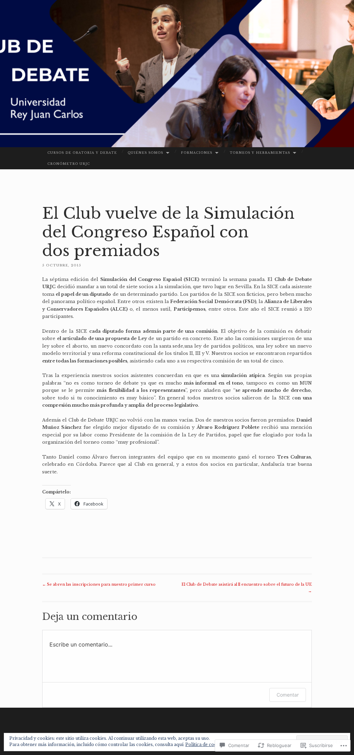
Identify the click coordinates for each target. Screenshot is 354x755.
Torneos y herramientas (260, 152)
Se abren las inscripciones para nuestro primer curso (99, 584)
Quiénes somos (145, 152)
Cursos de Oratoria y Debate (82, 152)
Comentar (288, 695)
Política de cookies (205, 744)
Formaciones (196, 152)
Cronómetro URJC (68, 164)
